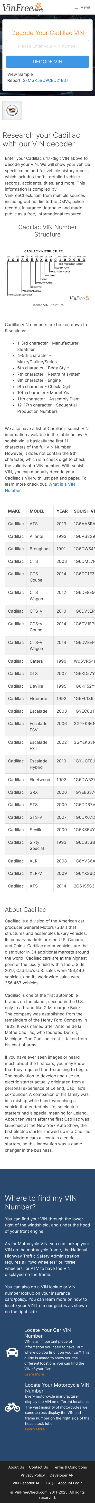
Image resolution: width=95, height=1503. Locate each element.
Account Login (70, 1483)
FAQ (49, 1483)
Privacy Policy (33, 1475)
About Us (16, 1467)
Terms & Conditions (70, 1467)
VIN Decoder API (27, 1483)
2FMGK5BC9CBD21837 (45, 80)
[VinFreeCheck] (23, 7)
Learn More (34, 1374)
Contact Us (38, 1467)
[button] (47, 62)
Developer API (62, 1475)
